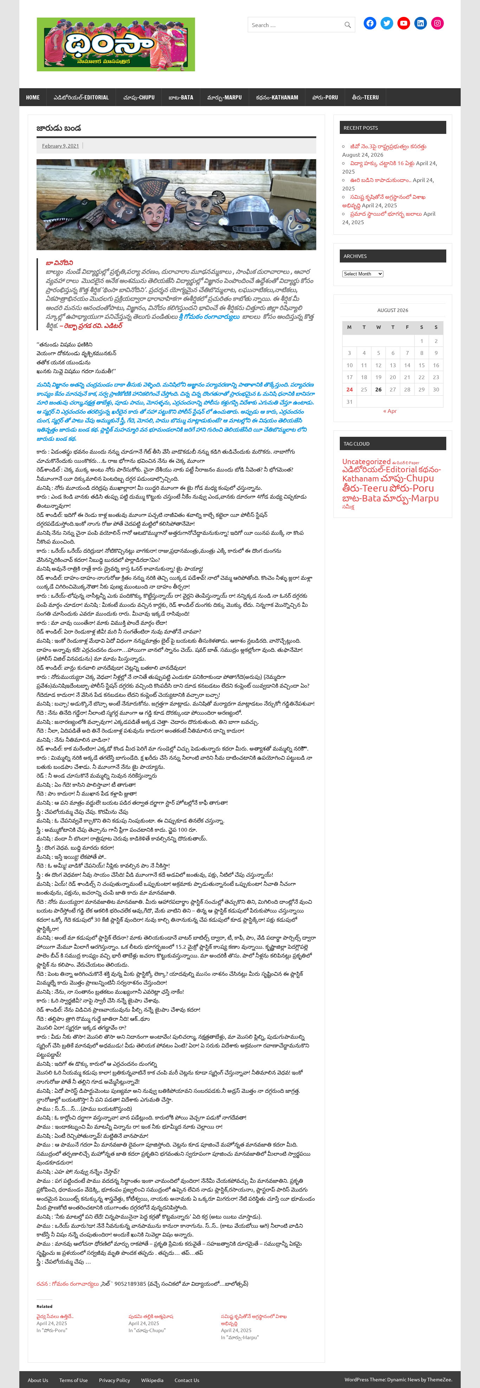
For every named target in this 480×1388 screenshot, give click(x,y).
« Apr (390, 410)
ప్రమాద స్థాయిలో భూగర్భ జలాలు (386, 213)
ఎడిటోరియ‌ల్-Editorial (81, 97)
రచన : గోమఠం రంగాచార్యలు (68, 1283)
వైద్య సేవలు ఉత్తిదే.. (55, 1316)
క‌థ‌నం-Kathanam (277, 97)
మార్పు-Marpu (224, 97)
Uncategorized (366, 461)
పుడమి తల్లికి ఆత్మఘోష (151, 1316)
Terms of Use (73, 1379)
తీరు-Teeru (365, 97)
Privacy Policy (114, 1379)
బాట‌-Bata (181, 97)
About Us (38, 1379)
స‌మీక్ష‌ (348, 506)
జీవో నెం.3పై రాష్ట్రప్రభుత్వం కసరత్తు (388, 145)
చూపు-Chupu (139, 97)
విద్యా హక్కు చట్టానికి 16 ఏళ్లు (382, 162)
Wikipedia (152, 1379)
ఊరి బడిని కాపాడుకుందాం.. (380, 179)
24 (349, 389)
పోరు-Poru (325, 97)
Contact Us (187, 1379)
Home (33, 97)
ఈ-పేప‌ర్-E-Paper (405, 462)
